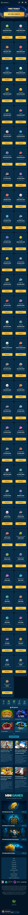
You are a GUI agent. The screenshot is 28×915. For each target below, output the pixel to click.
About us (14, 860)
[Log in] (19, 2)
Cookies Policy (14, 866)
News (14, 858)
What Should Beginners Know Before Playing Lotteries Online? (21, 751)
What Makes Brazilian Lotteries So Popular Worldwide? (6, 778)
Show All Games (14, 736)
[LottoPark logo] (5, 2)
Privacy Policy (14, 864)
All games (15, 707)
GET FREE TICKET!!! (14, 14)
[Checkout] (22, 2)
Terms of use (14, 862)
